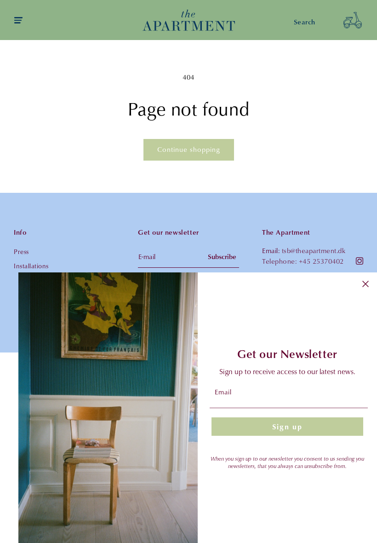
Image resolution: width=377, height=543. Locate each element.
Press (21, 251)
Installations (31, 265)
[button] (352, 20)
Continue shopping (188, 149)
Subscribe (222, 256)
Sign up (287, 427)
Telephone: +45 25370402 (303, 261)
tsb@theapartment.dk (314, 250)
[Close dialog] (365, 284)
